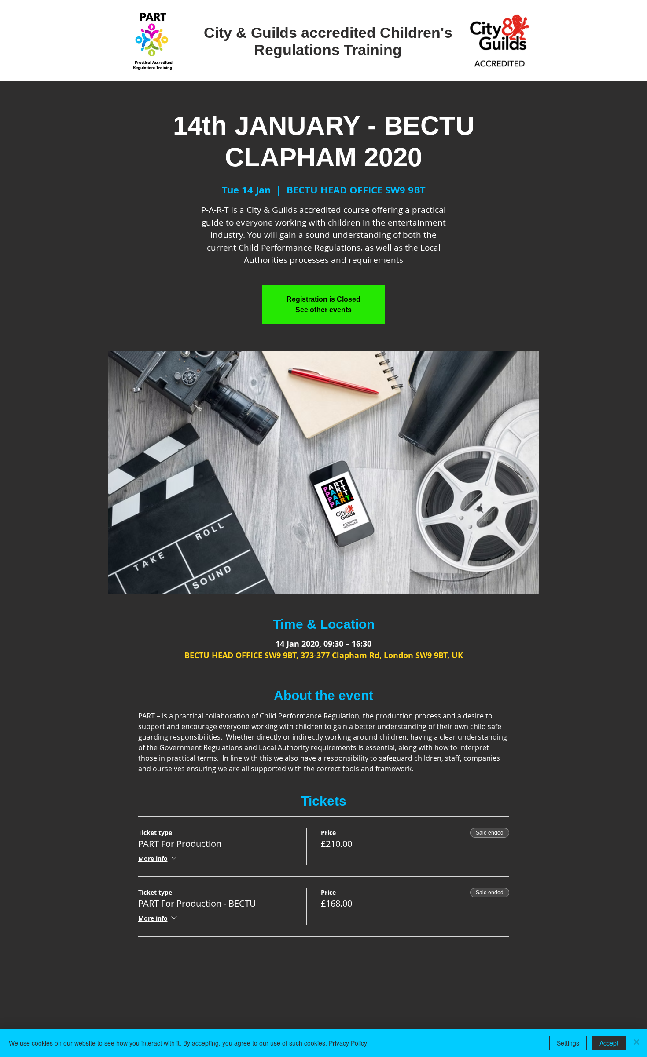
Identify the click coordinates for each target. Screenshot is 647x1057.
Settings (568, 1043)
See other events (323, 309)
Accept (608, 1043)
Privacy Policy (348, 1043)
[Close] (636, 1043)
